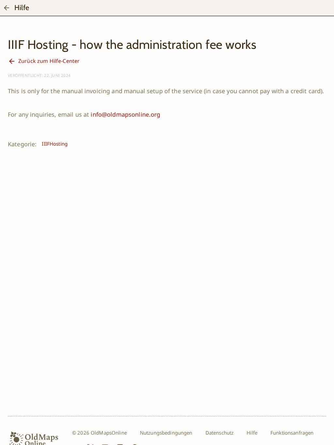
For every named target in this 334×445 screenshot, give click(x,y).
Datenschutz (219, 432)
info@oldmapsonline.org (125, 114)
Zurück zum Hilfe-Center (49, 61)
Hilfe (252, 432)
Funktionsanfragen (291, 432)
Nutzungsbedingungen (166, 432)
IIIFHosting (55, 143)
